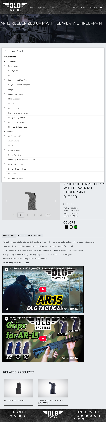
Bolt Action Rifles (15, 178)
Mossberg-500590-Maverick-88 (21, 160)
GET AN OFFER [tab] (35, 235)
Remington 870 (14, 155)
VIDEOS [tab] (22, 235)
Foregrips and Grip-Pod (17, 80)
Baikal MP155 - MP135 (17, 164)
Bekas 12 (12, 174)
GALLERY (93, 8)
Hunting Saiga (14, 150)
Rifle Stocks (13, 108)
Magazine (12, 90)
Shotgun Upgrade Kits (17, 118)
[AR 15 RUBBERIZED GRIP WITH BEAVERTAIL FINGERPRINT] (31, 201)
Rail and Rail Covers (16, 122)
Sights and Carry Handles (19, 113)
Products (10, 15)
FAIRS (75, 8)
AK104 (10, 146)
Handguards (13, 71)
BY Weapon (9, 132)
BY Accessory (20, 15)
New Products (10, 57)
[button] (6, 201)
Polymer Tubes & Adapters (19, 85)
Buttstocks (13, 66)
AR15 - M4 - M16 (14, 136)
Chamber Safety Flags (17, 127)
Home (3, 15)
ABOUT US (41, 8)
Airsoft (11, 104)
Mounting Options (15, 94)
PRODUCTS (53, 8)
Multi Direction (14, 99)
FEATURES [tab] (9, 235)
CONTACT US (18, 412)
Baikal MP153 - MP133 (17, 169)
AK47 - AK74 (13, 141)
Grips (28, 15)
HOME (32, 8)
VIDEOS (84, 8)
